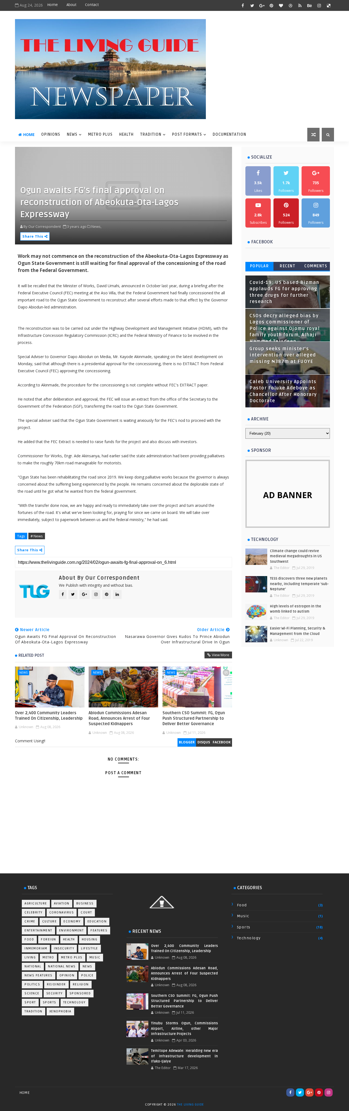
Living (30, 957)
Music (95, 957)
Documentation (229, 134)
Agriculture (36, 903)
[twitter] (252, 5)
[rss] (300, 5)
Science (32, 993)
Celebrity (34, 912)
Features (99, 930)
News (23, 672)
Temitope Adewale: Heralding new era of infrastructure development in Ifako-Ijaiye (184, 1056)
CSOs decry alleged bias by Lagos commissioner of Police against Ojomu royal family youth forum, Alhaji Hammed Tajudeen (284, 328)
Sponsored (80, 993)
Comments (315, 266)
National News (62, 966)
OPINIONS (50, 134)
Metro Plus (72, 957)
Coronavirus (61, 912)
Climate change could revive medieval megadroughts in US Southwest (296, 556)
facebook (222, 742)
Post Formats (187, 134)
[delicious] (328, 5)
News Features (39, 975)
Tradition (34, 1011)
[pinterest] (271, 5)
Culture (49, 921)
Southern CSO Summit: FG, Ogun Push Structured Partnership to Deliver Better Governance (194, 718)
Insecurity (64, 948)
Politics (32, 984)
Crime (30, 921)
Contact (92, 4)
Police (87, 975)
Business (85, 903)
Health (69, 939)
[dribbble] (290, 5)
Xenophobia (60, 1011)
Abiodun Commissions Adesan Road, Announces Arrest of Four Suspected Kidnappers (119, 718)
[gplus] (262, 5)
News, (96, 226)
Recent (287, 266)
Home (52, 4)
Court (86, 912)
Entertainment (38, 930)
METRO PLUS (100, 134)
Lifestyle (89, 948)
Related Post (31, 655)
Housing (90, 939)
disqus (203, 742)
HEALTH (126, 134)
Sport (30, 1002)
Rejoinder (56, 984)
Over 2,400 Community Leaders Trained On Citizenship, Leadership (49, 715)
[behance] (309, 5)
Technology (74, 1002)
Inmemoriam (36, 948)
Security (54, 993)
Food (29, 939)
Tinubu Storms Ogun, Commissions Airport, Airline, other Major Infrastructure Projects (184, 1028)
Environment (71, 930)
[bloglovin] (281, 5)
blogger (187, 742)
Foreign (48, 939)
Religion (81, 984)
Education (97, 921)
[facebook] (243, 5)
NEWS (72, 134)
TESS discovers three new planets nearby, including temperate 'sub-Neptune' (299, 583)
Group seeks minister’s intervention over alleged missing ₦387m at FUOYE (282, 355)
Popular (259, 266)
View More (220, 654)
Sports (49, 1002)
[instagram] (319, 5)
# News (37, 536)
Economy (72, 921)
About (71, 4)
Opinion (67, 975)
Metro (48, 957)
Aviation (62, 903)
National (33, 966)
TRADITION (150, 134)
